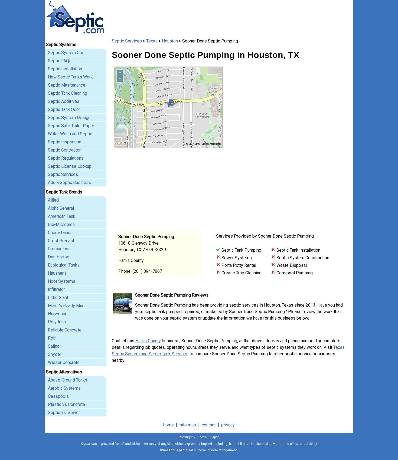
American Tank (61, 216)
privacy (228, 425)
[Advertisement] (285, 186)
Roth (52, 338)
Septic (215, 437)
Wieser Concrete (64, 362)
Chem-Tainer (60, 232)
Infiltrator (56, 289)
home (168, 425)
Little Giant (58, 297)
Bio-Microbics (61, 224)
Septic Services (127, 41)
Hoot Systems (61, 281)
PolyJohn (57, 321)
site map (188, 425)
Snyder (54, 354)
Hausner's (57, 273)
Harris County (148, 340)
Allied (53, 200)
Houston (170, 41)
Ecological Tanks (64, 265)
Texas (152, 41)
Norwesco (57, 313)
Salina (53, 346)
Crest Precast (61, 240)
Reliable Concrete (64, 330)
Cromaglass (59, 248)
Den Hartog (58, 256)
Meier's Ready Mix (65, 305)
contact (209, 425)
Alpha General (61, 208)
